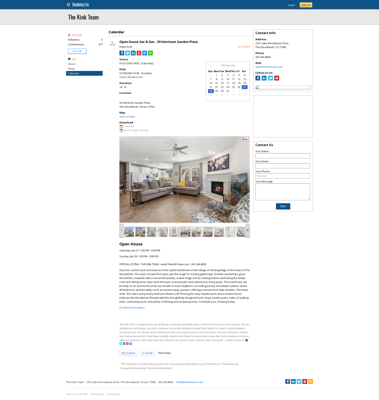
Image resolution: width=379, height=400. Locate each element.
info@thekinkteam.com (189, 382)
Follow (77, 50)
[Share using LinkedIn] (133, 54)
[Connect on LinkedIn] (124, 343)
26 (239, 87)
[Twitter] (270, 79)
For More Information (132, 307)
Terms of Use (113, 394)
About (71, 64)
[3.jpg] (151, 232)
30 (222, 91)
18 (233, 83)
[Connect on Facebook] (246, 340)
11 (233, 79)
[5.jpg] (174, 232)
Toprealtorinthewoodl (159, 368)
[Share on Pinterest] (245, 140)
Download (128, 126)
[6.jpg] (185, 232)
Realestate (191, 364)
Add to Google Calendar (136, 130)
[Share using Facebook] (121, 54)
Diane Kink (125, 46)
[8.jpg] (208, 232)
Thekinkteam (213, 364)
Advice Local (72, 394)
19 (239, 83)
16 (222, 83)
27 (244, 87)
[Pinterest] (276, 79)
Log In (291, 5)
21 (210, 87)
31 (210, 75)
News (71, 68)
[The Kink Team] (257, 88)
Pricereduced (176, 364)
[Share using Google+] (139, 54)
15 (216, 83)
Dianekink (130, 364)
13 (244, 79)
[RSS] (310, 381)
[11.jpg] (241, 232)
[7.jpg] (196, 232)
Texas (201, 364)
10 (227, 79)
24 (227, 87)
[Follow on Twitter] (120, 343)
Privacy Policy (97, 394)
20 (244, 83)
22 (216, 87)
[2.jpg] (140, 232)
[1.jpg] (129, 232)
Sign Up (306, 5)
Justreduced (161, 364)
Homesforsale (145, 364)
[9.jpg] (219, 232)
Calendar (73, 73)
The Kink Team (83, 17)
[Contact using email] (130, 343)
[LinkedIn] (264, 79)
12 (239, 79)
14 (210, 83)
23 (222, 87)
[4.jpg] (163, 232)
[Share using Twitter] (127, 54)
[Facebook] (257, 79)
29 (216, 91)
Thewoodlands (229, 364)
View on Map (127, 116)
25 (233, 87)
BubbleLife (80, 4)
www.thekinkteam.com (268, 67)
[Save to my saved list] (150, 54)
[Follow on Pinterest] (127, 343)
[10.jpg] (230, 232)
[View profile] (112, 47)
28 (210, 91)
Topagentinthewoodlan (132, 368)
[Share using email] (144, 54)
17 (227, 83)
